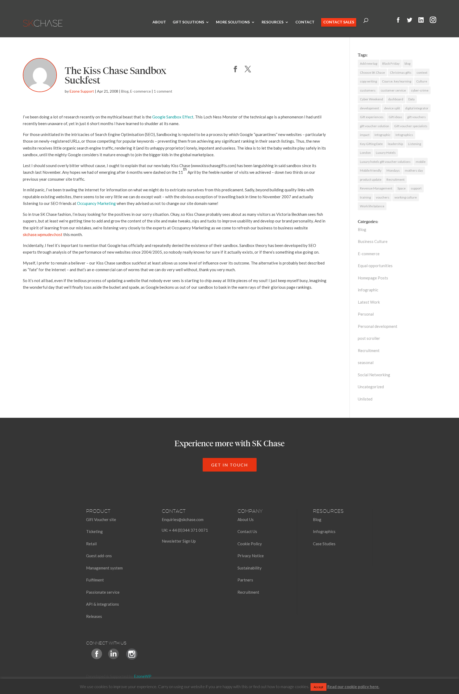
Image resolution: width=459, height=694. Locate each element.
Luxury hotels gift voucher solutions (385, 162)
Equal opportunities (375, 265)
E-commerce (140, 91)
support (416, 188)
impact (364, 135)
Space (401, 188)
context (421, 73)
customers (368, 90)
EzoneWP (142, 676)
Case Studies (324, 543)
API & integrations (102, 604)
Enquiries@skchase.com (182, 519)
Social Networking (374, 374)
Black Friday (391, 63)
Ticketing (94, 531)
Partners (245, 579)
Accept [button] (318, 687)
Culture (421, 81)
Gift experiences (372, 117)
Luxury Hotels (386, 153)
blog (407, 63)
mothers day (414, 170)
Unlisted (365, 398)
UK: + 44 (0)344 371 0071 (185, 530)
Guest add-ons (99, 555)
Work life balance (372, 206)
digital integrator (416, 108)
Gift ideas (395, 117)
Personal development (377, 326)
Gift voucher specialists (410, 126)
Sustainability (249, 567)
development (369, 108)
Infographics (404, 135)
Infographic (382, 135)
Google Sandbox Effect (172, 116)
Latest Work (369, 302)
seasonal (365, 362)
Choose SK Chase (372, 73)
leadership (395, 144)
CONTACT (304, 22)
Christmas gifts (400, 73)
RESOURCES (272, 22)
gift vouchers (416, 117)
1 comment (163, 91)
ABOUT (159, 22)
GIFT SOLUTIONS (188, 22)
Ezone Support (82, 91)
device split (392, 108)
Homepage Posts (373, 277)
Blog (125, 91)
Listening (414, 144)
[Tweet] (248, 69)
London (365, 153)
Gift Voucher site (101, 519)
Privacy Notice (250, 555)
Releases (94, 616)
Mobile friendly (370, 170)
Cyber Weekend (371, 99)
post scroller (369, 338)
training (365, 197)
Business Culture (373, 241)
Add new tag (368, 63)
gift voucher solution (374, 126)
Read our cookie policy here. (353, 686)
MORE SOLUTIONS (233, 22)
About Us (245, 519)
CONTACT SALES (338, 22)
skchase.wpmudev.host (42, 234)
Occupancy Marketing (96, 203)
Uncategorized (371, 386)
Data (411, 99)
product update (370, 179)
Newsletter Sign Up (179, 541)
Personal (366, 314)
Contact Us (247, 531)
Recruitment (395, 179)
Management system (104, 567)
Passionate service (103, 592)
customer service (393, 90)
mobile (421, 162)
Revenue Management (376, 188)
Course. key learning (396, 81)
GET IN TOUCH (229, 464)
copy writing (368, 81)
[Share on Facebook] (235, 69)
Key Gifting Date (371, 144)
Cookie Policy (249, 543)
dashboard (395, 99)
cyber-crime (419, 90)
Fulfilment (95, 579)
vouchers (382, 197)
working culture (405, 197)
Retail (91, 543)
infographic (368, 289)
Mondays (393, 170)
